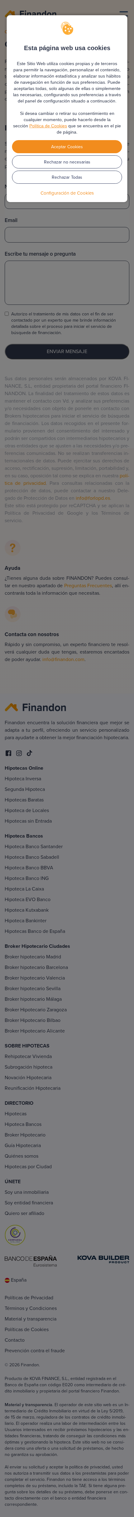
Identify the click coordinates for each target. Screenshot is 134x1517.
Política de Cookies (48, 125)
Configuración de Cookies (67, 193)
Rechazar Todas (67, 177)
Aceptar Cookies (67, 147)
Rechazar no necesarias (67, 162)
